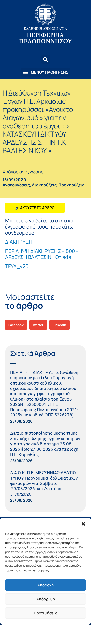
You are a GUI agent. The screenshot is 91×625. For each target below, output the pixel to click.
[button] (83, 523)
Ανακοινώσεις (16, 185)
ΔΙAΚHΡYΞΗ (18, 241)
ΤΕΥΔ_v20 (16, 266)
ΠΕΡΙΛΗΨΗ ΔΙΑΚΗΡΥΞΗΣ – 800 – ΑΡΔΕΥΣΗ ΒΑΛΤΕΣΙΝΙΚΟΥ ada (42, 254)
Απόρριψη (45, 599)
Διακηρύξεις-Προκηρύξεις (58, 185)
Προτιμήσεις (45, 613)
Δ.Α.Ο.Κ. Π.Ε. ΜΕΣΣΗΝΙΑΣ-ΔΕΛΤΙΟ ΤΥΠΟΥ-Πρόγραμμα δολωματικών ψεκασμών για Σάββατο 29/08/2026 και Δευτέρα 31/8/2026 (44, 483)
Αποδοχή (45, 585)
